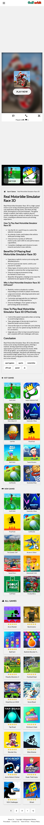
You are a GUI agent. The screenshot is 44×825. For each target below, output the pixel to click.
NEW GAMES (10, 489)
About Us (11, 819)
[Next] (38, 175)
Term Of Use (25, 821)
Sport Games (11, 191)
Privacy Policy (35, 821)
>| (33, 811)
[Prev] (5, 175)
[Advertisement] (22, 27)
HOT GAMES (9, 378)
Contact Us (15, 821)
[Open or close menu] (4, 3)
